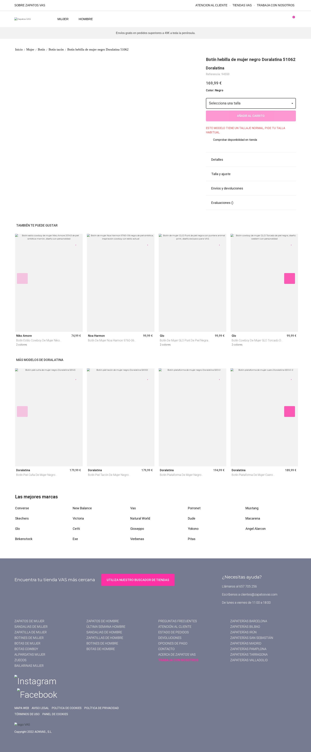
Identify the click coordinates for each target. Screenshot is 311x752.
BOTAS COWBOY (26, 649)
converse (22, 508)
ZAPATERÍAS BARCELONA (248, 621)
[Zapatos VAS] (34, 19)
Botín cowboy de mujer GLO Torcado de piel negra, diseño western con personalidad (257, 341)
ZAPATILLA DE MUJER (30, 632)
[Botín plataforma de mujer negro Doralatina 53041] (192, 417)
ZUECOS (20, 660)
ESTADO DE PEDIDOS (173, 632)
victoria (78, 518)
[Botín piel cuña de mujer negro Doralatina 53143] (49, 417)
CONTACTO (166, 649)
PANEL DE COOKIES (55, 714)
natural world (140, 518)
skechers (22, 518)
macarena (252, 518)
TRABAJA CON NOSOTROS (178, 660)
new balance (82, 508)
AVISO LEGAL (40, 708)
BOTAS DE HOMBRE (100, 649)
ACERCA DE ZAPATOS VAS (177, 654)
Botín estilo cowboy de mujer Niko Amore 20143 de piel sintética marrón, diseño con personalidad (40, 341)
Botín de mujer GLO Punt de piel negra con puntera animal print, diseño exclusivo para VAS (184, 341)
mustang (251, 508)
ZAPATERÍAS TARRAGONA (249, 654)
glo (17, 529)
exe (75, 539)
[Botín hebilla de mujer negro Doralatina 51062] (40, 58)
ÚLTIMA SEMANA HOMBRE (105, 626)
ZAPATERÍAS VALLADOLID (249, 660)
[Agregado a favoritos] (76, 243)
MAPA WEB (21, 708)
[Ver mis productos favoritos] (279, 19)
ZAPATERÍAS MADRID (245, 643)
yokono (193, 529)
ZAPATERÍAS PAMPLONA (248, 649)
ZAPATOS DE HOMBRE (102, 621)
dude (191, 518)
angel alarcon (255, 529)
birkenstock (23, 539)
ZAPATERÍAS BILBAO (245, 626)
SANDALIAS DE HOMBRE (104, 632)
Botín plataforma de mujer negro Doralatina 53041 (180, 475)
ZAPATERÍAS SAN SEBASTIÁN (251, 638)
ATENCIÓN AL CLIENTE (174, 626)
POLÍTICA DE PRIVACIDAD (101, 708)
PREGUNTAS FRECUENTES (177, 621)
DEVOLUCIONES (169, 638)
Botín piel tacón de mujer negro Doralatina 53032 (108, 475)
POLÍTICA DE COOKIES (67, 708)
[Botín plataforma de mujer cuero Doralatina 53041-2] (264, 417)
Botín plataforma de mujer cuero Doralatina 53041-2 (252, 475)
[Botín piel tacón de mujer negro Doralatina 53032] (120, 417)
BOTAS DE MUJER (27, 643)
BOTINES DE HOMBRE (102, 643)
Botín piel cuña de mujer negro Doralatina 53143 (35, 475)
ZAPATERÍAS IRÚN (243, 632)
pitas (191, 539)
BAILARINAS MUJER (29, 666)
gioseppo (137, 529)
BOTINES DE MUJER (29, 638)
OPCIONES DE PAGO (172, 643)
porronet (194, 508)
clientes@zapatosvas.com (259, 594)
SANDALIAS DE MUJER (31, 626)
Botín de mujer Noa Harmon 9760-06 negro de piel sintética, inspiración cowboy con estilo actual (111, 341)
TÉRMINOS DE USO (27, 714)
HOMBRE (86, 19)
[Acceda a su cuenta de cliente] (267, 19)
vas (133, 508)
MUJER (63, 19)
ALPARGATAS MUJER (29, 654)
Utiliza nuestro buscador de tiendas (138, 580)
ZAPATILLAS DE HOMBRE (104, 638)
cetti (76, 529)
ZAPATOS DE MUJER (29, 621)
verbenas (137, 539)
